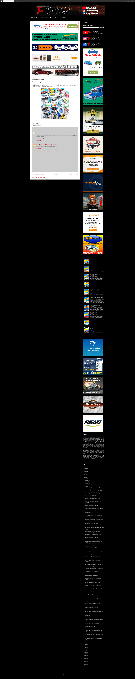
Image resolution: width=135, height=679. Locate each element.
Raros (88, 452)
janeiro (86, 650)
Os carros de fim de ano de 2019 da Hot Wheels (93, 593)
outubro (86, 481)
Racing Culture (85, 452)
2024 (85, 469)
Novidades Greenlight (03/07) (90, 626)
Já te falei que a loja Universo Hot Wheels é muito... (94, 634)
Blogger (70, 674)
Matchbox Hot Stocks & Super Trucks (91, 575)
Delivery (84, 440)
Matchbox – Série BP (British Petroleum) (92, 503)
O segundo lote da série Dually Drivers (92, 571)
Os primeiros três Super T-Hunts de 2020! (92, 531)
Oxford (91, 450)
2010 (85, 664)
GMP (93, 443)
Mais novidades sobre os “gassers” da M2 (92, 556)
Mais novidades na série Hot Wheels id (92, 623)
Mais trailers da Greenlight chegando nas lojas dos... (94, 564)
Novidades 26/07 (88, 512)
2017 (85, 653)
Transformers (88, 457)
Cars (83, 438)
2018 (85, 652)
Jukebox (95, 446)
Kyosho (102, 446)
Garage (84, 443)
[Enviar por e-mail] (34, 125)
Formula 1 (93, 441)
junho (86, 642)
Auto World (95, 436)
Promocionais (91, 451)
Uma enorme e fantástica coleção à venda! (92, 492)
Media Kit (63, 17)
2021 (85, 474)
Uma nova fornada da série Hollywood (91, 495)
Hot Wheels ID (90, 445)
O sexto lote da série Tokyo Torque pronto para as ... (94, 499)
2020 (85, 475)
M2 (87, 447)
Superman (97, 455)
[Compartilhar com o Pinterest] (40, 125)
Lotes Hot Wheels (35, 17)
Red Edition (92, 452)
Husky (100, 445)
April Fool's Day (90, 436)
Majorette (93, 447)
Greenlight (98, 443)
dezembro (87, 478)
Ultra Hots (96, 457)
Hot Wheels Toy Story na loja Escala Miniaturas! (93, 506)
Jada (84, 446)
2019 (85, 477)
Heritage (84, 444)
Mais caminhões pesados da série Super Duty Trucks (94, 527)
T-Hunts (101, 455)
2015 (85, 656)
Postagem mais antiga (72, 174)
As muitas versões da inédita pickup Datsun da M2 (94, 532)
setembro (87, 483)
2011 (85, 662)
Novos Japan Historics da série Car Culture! (92, 498)
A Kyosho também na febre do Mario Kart (92, 550)
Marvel (97, 447)
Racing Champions (100, 451)
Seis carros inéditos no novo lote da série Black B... (94, 490)
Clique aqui (37, 86)
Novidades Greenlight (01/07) (90, 632)
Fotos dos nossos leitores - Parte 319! (91, 505)
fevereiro (86, 648)
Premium (102, 450)
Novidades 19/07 (88, 546)
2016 (85, 655)
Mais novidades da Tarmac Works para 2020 (93, 597)
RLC (84, 453)
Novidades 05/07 (88, 615)
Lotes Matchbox (44, 17)
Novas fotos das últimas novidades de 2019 (93, 487)
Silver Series (98, 453)
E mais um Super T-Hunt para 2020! (91, 513)
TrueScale (92, 457)
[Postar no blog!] (35, 125)
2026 (85, 466)
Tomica (99, 456)
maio (86, 644)
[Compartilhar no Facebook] (38, 125)
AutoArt (99, 436)
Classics (86, 438)
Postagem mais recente (38, 174)
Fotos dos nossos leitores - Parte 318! (91, 537)
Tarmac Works (86, 456)
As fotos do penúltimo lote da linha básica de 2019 (94, 519)
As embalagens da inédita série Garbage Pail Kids (94, 588)
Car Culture (90, 437)
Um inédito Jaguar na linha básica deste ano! (93, 585)
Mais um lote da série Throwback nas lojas (92, 587)
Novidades (86, 450)
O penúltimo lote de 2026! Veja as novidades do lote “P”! (96, 290)
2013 (85, 659)
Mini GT (90, 449)
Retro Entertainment (99, 452)
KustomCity (98, 446)
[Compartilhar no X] (37, 125)
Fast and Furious (100, 440)
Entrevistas (94, 440)
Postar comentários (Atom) (40, 177)
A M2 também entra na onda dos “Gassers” (92, 582)
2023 (85, 471)
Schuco (92, 453)
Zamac (93, 458)
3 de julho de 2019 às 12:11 (51, 144)
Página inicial (55, 174)
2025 (85, 468)
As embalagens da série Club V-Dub (91, 523)
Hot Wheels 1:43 (100, 444)
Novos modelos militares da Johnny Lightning (93, 517)
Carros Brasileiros (100, 437)
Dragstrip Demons (89, 440)
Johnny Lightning (89, 446)
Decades (102, 439)
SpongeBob (88, 455)
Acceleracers (85, 436)
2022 (85, 472)
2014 (85, 658)
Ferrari (84, 441)
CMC (89, 438)
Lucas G (38, 132)
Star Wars (93, 455)
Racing (95, 451)
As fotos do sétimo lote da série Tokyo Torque (93, 534)
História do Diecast (54, 17)
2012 (85, 661)
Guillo (103, 443)
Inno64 (102, 445)
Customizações (97, 439)
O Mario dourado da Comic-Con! (90, 496)
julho (86, 486)
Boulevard (85, 437)
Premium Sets (85, 451)
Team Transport (93, 456)
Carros (94, 437)
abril (86, 645)
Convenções (99, 438)
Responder (38, 140)
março (86, 647)
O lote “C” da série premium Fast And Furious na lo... (94, 568)
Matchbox (101, 447)
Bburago (102, 436)
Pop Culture (96, 450)
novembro (87, 480)
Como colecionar (93, 438)
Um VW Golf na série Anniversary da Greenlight (93, 640)
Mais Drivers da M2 (88, 489)
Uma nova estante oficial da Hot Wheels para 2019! (94, 611)
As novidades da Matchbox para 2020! (92, 535)
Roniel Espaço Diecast (41, 144)
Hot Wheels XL (96, 445)
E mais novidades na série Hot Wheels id (92, 590)
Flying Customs (88, 441)
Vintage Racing (85, 458)
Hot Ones (96, 444)
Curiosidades (91, 439)
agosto (86, 484)
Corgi (87, 439)
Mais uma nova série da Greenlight (91, 591)
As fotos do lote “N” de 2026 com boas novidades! (96, 282)
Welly (89, 458)
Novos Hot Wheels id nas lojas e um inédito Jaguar (94, 493)
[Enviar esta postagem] (37, 123)
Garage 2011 (89, 443)
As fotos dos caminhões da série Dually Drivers (93, 510)
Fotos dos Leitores (100, 441)
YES (91, 458)
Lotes (84, 447)
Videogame (101, 457)
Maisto (90, 447)
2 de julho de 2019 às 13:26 (45, 132)
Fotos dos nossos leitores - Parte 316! (91, 607)
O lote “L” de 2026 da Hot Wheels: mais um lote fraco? (96, 267)
